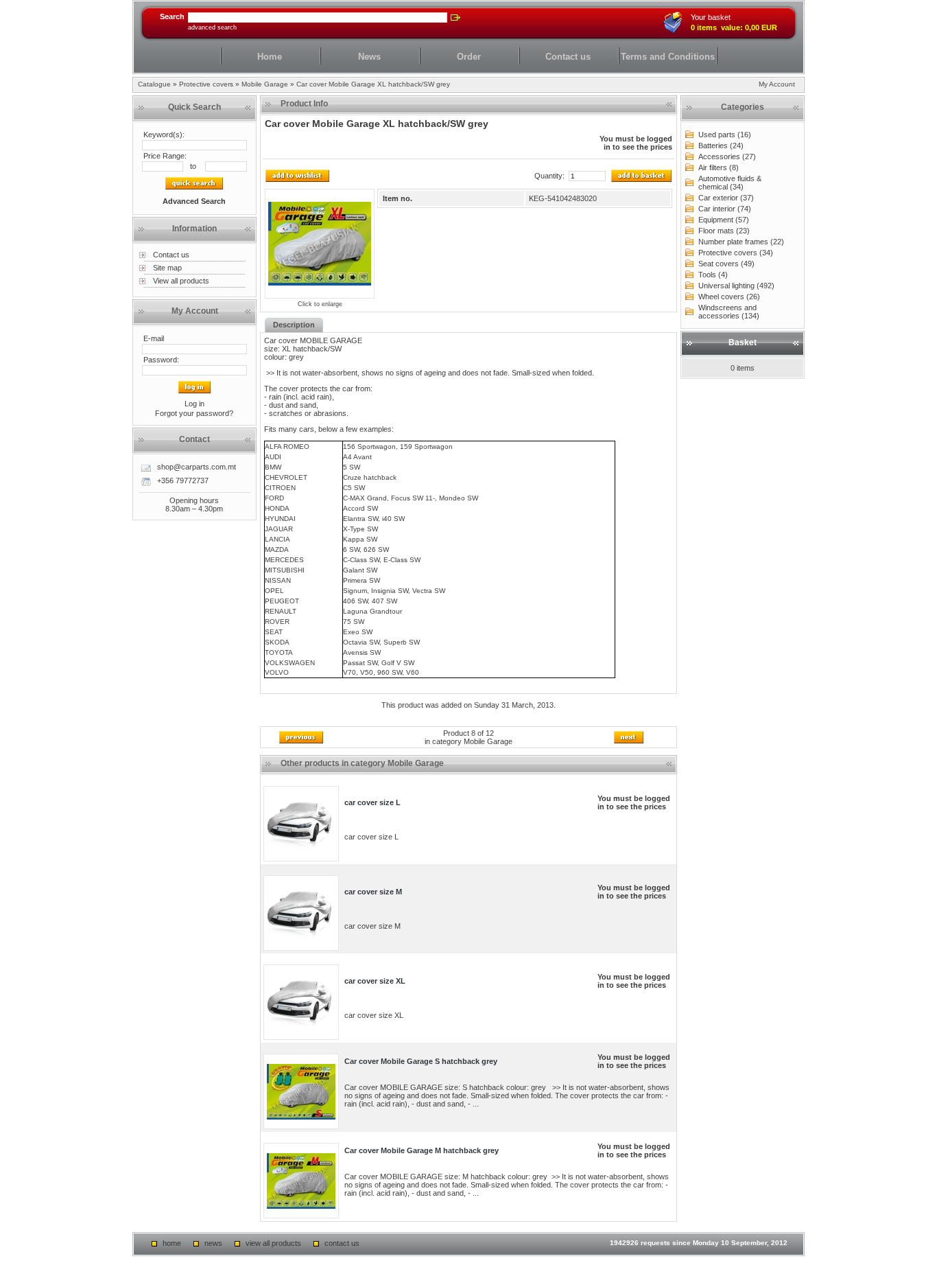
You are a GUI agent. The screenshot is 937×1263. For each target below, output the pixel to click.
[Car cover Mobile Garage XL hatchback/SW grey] (319, 244)
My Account (777, 84)
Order (469, 56)
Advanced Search (212, 27)
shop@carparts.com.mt (196, 467)
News (369, 56)
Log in (194, 403)
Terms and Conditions (668, 56)
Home (269, 56)
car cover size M (373, 892)
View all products (181, 281)
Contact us (568, 56)
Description (294, 325)
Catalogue (154, 84)
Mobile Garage (264, 84)
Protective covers (206, 84)
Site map (167, 268)
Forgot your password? (194, 413)
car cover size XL (374, 981)
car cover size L (372, 802)
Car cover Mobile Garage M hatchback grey (421, 1150)
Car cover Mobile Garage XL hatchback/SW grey (373, 84)
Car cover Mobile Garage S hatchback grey (420, 1061)
